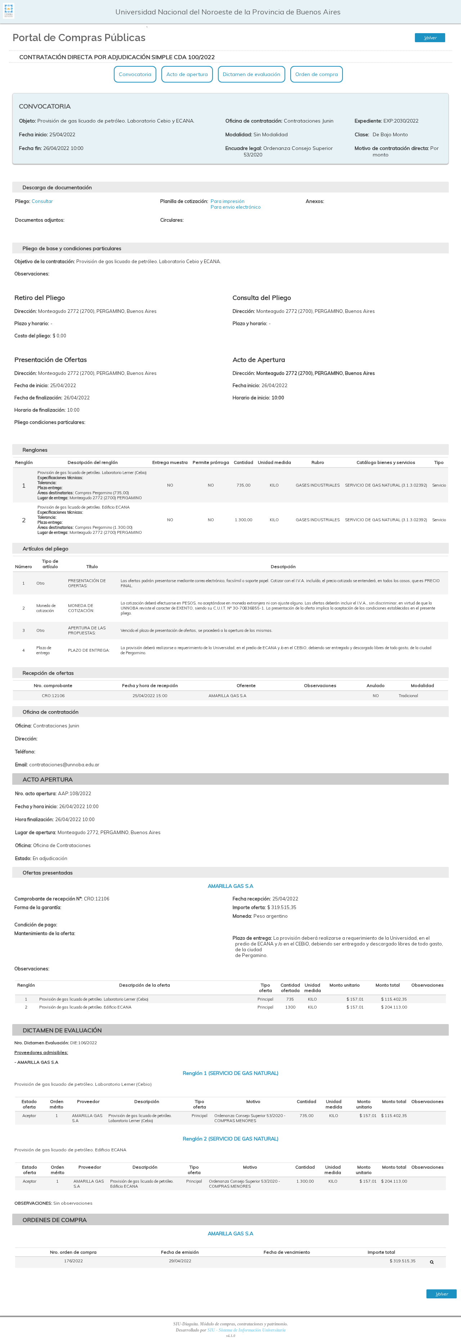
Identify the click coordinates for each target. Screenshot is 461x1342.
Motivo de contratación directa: (392, 148)
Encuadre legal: (243, 148)
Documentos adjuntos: (39, 220)
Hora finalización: (34, 819)
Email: (21, 764)
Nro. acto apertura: (36, 793)
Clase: (362, 134)
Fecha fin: (30, 148)
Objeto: (27, 121)
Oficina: (23, 725)
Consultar (42, 201)
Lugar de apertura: (35, 832)
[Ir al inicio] (8, 16)
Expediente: (368, 121)
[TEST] (432, 1262)
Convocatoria (135, 74)
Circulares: (172, 220)
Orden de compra (316, 74)
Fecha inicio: (33, 134)
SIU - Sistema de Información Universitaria (246, 1330)
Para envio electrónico (236, 207)
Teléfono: (25, 751)
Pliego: (22, 201)
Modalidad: (238, 134)
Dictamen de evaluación (251, 74)
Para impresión (228, 201)
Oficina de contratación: (253, 121)
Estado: (23, 858)
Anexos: (315, 201)
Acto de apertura (187, 74)
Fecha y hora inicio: (36, 806)
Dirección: (26, 738)
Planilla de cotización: (184, 201)
